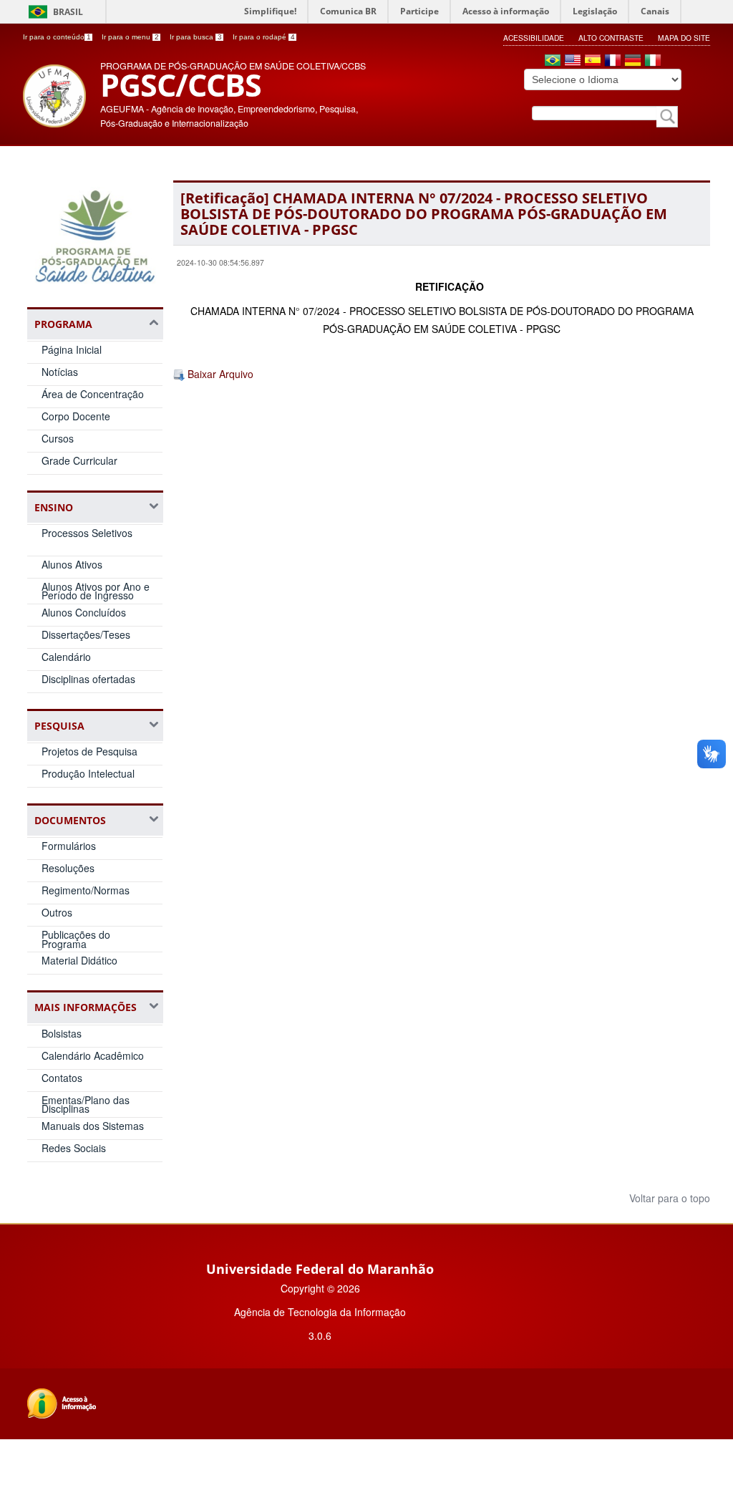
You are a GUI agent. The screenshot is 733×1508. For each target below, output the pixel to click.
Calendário (66, 656)
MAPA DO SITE (684, 37)
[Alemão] (632, 61)
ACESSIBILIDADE (533, 37)
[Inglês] (572, 61)
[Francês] (612, 61)
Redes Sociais (74, 1148)
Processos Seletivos (87, 533)
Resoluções (68, 868)
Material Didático (79, 960)
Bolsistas (62, 1033)
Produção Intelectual (88, 773)
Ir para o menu (130, 37)
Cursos (58, 438)
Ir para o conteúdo (57, 37)
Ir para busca (196, 37)
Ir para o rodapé (264, 37)
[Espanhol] (592, 61)
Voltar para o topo (668, 1198)
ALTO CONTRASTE (611, 37)
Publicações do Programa (76, 939)
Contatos (62, 1077)
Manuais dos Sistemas (93, 1125)
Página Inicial (72, 349)
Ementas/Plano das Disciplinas (86, 1104)
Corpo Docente (76, 416)
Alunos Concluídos (84, 612)
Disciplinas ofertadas (88, 679)
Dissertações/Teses (86, 634)
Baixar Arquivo (219, 374)
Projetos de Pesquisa (89, 751)
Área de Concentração (93, 394)
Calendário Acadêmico (93, 1055)
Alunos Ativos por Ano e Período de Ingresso (96, 591)
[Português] (552, 61)
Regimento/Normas (86, 890)
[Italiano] (652, 61)
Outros (57, 912)
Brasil (68, 12)
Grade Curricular (79, 460)
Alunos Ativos (72, 564)
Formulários (69, 845)
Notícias (60, 371)
